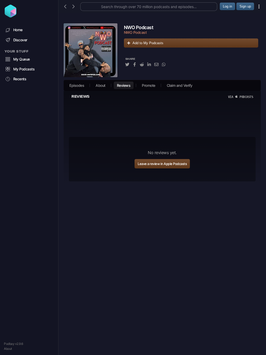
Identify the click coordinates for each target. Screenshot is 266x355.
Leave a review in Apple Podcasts (162, 164)
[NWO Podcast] (90, 50)
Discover (20, 40)
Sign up (245, 6)
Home (18, 30)
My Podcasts (24, 69)
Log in (227, 6)
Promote (148, 85)
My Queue (21, 59)
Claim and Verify (179, 85)
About (8, 349)
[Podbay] (10, 15)
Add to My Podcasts (147, 43)
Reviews (124, 85)
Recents (19, 79)
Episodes (76, 85)
